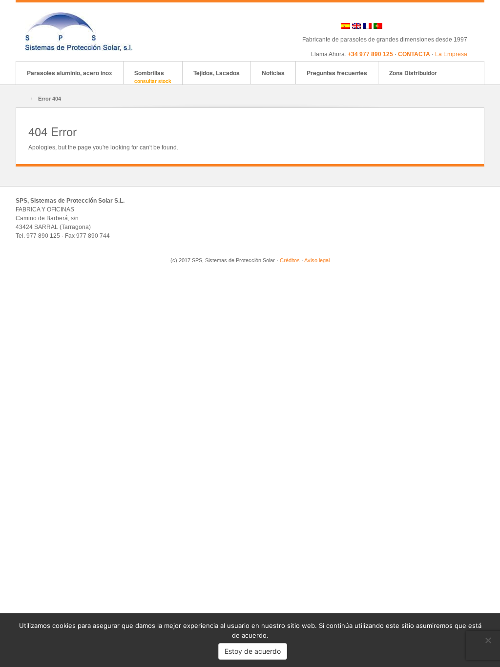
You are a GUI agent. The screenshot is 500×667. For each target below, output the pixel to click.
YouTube (461, 26)
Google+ (421, 26)
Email (395, 26)
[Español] (345, 26)
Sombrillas (152, 76)
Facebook (408, 26)
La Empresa (451, 54)
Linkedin (434, 26)
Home (23, 99)
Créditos (290, 260)
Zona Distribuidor (413, 72)
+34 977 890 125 (370, 54)
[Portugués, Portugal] (378, 26)
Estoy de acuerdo (253, 651)
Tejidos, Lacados (216, 72)
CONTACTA (414, 54)
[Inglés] (356, 26)
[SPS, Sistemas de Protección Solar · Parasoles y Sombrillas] (78, 31)
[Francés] (367, 26)
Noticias (273, 72)
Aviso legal (317, 260)
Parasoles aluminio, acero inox (69, 72)
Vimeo (447, 26)
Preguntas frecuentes (337, 72)
